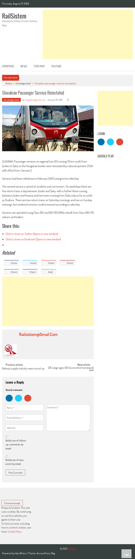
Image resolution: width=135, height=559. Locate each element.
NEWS (24, 66)
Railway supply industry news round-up (23, 368)
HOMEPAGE (8, 66)
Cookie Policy (14, 531)
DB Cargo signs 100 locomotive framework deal (71, 369)
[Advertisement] (88, 34)
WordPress (21, 553)
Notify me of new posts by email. (15, 462)
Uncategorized (23, 83)
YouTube (56, 66)
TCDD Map (39, 66)
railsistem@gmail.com (35, 99)
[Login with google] (28, 402)
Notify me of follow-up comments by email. (16, 444)
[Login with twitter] (19, 402)
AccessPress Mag (46, 553)
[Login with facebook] (10, 402)
